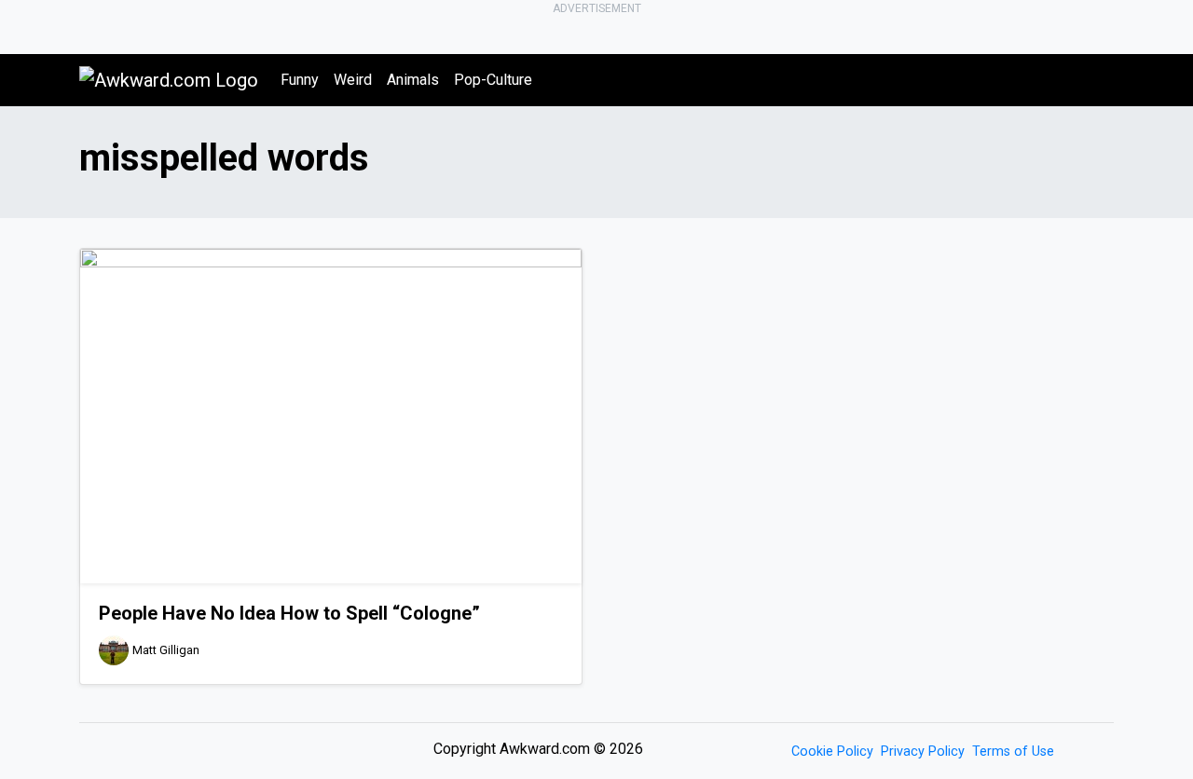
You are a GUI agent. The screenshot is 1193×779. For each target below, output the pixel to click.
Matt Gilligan (165, 650)
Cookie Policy (832, 751)
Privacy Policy (923, 751)
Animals (413, 80)
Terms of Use (1013, 751)
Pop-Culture (493, 80)
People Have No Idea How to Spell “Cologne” (289, 613)
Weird (353, 80)
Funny (300, 80)
